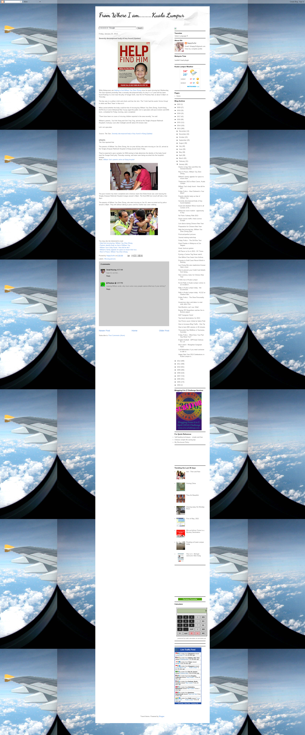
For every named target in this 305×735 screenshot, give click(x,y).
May (180, 152)
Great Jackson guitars (186, 248)
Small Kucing (111, 270)
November (182, 134)
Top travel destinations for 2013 (189, 318)
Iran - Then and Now (193, 472)
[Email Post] (128, 256)
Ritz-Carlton (189, 683)
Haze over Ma (192, 694)
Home (134, 330)
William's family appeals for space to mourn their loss (118, 250)
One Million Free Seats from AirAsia (190, 257)
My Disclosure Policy (182, 442)
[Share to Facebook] (139, 256)
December (182, 131)
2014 (179, 125)
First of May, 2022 (192, 518)
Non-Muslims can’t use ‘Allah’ (188, 307)
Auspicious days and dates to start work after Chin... (190, 303)
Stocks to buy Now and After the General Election (189, 168)
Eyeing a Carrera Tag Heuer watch (190, 254)
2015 (179, 122)
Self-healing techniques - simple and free (189, 437)
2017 (179, 116)
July (180, 146)
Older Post (164, 330)
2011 (179, 364)
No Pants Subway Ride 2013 (188, 215)
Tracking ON (194, 703)
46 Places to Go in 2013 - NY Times (190, 251)
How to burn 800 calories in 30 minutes (191, 327)
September (183, 140)
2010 (179, 367)
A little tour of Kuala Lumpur (188, 280)
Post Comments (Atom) (117, 335)
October (182, 137)
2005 (179, 382)
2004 (179, 385)
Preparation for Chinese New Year (190, 226)
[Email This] (132, 256)
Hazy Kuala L (190, 677)
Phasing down (184, 659)
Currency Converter (190, 599)
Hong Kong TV (180, 655)
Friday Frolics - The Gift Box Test (189, 240)
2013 (179, 128)
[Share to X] (137, 256)
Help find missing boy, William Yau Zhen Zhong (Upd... (190, 230)
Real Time (187, 703)
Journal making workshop (187, 237)
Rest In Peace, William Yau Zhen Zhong (113, 252)
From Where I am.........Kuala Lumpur (141, 15)
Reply (108, 276)
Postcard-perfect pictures (187, 234)
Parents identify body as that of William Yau (115, 245)
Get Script (180, 703)
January (182, 164)
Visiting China (191, 483)
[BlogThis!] (135, 256)
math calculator (190, 638)
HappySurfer (191, 43)
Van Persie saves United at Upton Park (191, 321)
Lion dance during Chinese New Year (191, 223)
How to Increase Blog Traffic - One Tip (191, 324)
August (181, 143)
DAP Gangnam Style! (185, 315)
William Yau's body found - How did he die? (115, 247)
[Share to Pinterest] (141, 256)
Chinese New (184, 673)
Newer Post (104, 330)
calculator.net (201, 638)
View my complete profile (193, 49)
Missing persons (110, 259)
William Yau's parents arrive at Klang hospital (118, 159)
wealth (178, 663)
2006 (179, 379)
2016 (179, 119)
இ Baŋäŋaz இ (111, 283)
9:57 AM (120, 270)
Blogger (161, 716)
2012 (179, 361)
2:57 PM (120, 283)
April (181, 155)
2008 (179, 373)
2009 (179, 370)
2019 (179, 110)
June (181, 149)
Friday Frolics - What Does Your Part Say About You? (191, 336)
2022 (179, 104)
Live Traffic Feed (187, 650)
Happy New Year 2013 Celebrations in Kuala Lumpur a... (191, 355)
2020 (179, 107)
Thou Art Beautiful (192, 495)
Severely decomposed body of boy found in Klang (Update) (132, 134)
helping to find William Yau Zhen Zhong (127, 90)
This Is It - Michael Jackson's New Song (193, 555)
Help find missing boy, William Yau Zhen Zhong (116, 243)
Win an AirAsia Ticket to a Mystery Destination (195, 531)
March (181, 158)
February (182, 161)
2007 (179, 376)
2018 (179, 113)
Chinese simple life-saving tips (185, 440)
